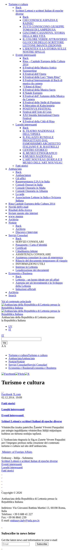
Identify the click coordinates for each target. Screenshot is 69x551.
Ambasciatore (23, 175)
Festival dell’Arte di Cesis (37, 111)
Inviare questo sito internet (23, 213)
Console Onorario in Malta (30, 187)
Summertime (30, 70)
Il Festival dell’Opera (34, 73)
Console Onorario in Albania (32, 191)
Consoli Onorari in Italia (29, 184)
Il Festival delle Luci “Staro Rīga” (42, 77)
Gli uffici (21, 178)
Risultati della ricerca (20, 210)
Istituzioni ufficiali (26, 289)
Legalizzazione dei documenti (32, 270)
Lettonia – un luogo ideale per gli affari (37, 279)
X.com (17, 394)
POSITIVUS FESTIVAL (37, 108)
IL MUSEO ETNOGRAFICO (40, 153)
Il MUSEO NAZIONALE (38, 156)
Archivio (13, 219)
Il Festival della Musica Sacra (39, 89)
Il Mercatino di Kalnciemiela (38, 105)
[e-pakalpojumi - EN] (1, 473)
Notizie (12, 222)
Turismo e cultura (18, 4)
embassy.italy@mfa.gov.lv (25, 520)
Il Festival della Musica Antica (39, 67)
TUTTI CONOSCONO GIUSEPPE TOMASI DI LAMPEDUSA (43, 28)
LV (10, 326)
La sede (20, 194)
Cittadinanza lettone (27, 251)
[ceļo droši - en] (1, 480)
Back (18, 7)
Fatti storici (22, 165)
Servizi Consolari (18, 235)
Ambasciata (15, 168)
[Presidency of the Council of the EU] (1, 489)
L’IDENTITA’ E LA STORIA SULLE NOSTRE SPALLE (44, 50)
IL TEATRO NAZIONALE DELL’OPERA (38, 132)
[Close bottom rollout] (1, 526)
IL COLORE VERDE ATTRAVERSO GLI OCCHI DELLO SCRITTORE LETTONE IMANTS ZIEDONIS (45, 42)
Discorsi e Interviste (27, 232)
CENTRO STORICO (35, 149)
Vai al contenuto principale (16, 301)
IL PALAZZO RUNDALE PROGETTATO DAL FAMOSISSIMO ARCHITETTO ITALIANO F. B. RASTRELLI (42, 142)
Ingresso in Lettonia (27, 266)
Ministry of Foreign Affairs (17, 451)
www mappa (15, 216)
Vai (4, 342)
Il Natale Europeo (32, 92)
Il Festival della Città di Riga (38, 121)
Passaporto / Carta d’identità (31, 244)
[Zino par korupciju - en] (1, 486)
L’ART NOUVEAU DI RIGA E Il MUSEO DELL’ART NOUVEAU (42, 161)
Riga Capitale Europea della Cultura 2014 (31, 203)
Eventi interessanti (26, 54)
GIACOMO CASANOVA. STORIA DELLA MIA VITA (44, 34)
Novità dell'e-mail (18, 206)
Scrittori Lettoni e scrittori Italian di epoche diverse (29, 461)
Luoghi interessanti (26, 124)
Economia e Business (20, 273)
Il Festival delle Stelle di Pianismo (41, 102)
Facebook (6, 394)
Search (12, 295)
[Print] (1, 391)
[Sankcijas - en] (1, 476)
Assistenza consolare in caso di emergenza (39, 257)
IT (9, 329)
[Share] (3, 391)
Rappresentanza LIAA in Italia (33, 181)
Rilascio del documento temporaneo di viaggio (41, 260)
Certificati (21, 247)
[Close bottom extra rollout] (1, 547)
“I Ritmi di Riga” (32, 86)
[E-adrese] (1, 483)
